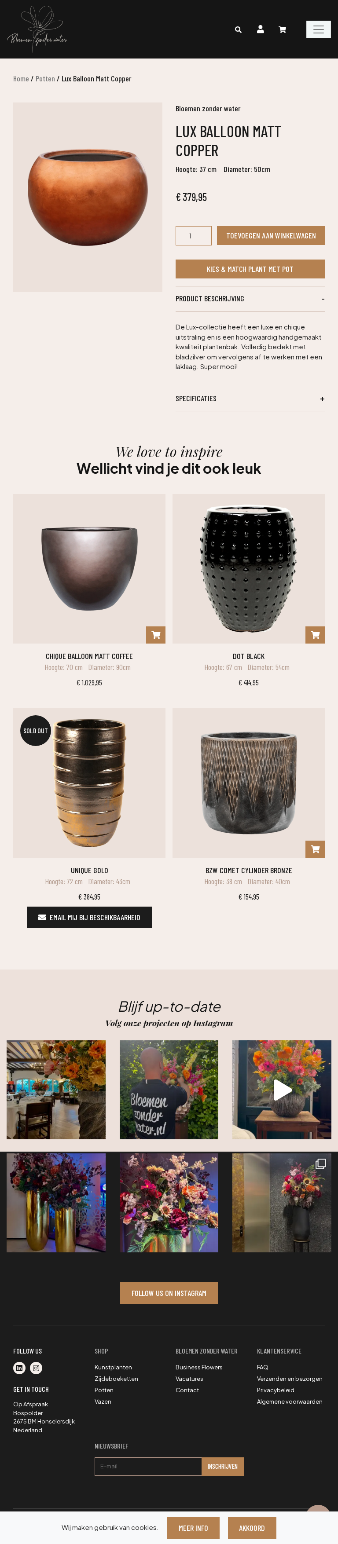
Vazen (103, 1401)
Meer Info (193, 1528)
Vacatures (189, 1378)
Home (21, 78)
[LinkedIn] (21, 1368)
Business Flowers (199, 1367)
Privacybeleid (275, 1390)
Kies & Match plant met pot (250, 269)
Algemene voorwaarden (290, 1401)
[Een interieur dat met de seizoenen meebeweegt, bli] (281, 1202)
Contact (187, 1390)
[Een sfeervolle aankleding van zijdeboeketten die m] (56, 1089)
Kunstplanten (113, 1367)
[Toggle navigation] (318, 29)
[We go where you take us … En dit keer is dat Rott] (281, 1089)
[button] (250, 298)
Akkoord (252, 1528)
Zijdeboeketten (116, 1378)
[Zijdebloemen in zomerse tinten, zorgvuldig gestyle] (169, 1089)
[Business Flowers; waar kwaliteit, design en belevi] (169, 1202)
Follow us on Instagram (169, 1293)
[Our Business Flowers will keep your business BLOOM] (56, 1202)
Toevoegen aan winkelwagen (271, 235)
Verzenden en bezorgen (290, 1378)
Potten (45, 78)
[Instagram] (38, 1368)
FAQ (262, 1367)
